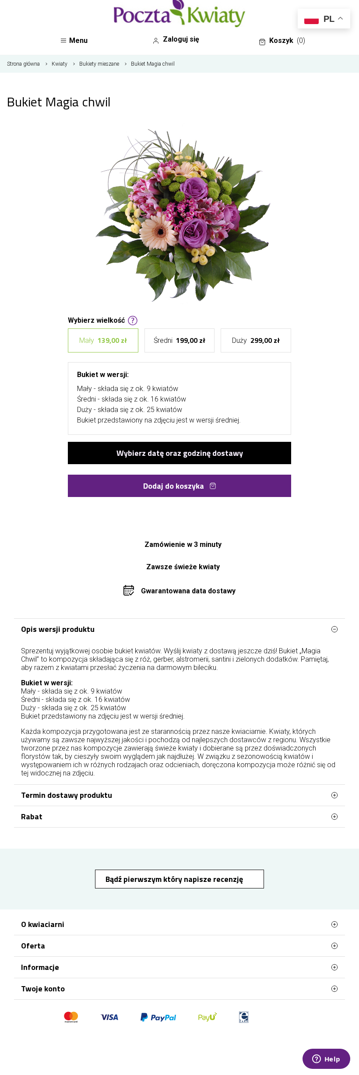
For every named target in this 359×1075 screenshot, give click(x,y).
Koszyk (287, 40)
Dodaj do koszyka (173, 486)
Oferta (33, 946)
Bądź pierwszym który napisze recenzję (175, 879)
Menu (78, 40)
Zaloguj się (181, 39)
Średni (179, 340)
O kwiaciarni (42, 924)
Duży (256, 340)
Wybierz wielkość (96, 319)
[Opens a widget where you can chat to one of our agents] (326, 1060)
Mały (103, 340)
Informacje (40, 967)
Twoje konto (43, 988)
